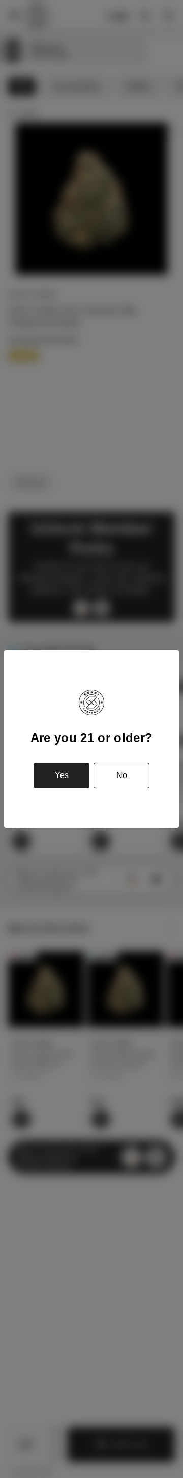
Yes (62, 775)
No (121, 775)
